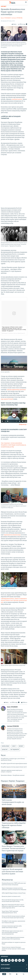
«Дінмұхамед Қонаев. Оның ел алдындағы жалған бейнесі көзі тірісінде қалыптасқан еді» (14, 600)
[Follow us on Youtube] (9, 960)
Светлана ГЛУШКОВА (16, 18)
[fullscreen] (25, 421)
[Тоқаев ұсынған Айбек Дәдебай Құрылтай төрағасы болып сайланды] (14, 814)
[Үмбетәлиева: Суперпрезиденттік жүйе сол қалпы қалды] (14, 791)
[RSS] (19, 960)
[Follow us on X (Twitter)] (5, 960)
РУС (10, 974)
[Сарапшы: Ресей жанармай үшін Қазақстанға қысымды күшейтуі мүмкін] (14, 860)
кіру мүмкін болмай (7, 399)
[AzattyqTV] (17, 974)
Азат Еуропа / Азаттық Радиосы (12, 412)
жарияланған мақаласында (12, 535)
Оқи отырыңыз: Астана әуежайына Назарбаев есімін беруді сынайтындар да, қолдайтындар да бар (13, 445)
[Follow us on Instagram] (12, 960)
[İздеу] (23, 974)
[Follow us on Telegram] (16, 960)
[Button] (14, 24)
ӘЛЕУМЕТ (3, 6)
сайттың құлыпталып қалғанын (16, 389)
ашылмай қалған (17, 99)
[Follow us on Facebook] (2, 960)
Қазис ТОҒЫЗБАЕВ (6, 18)
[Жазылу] (23, 960)
